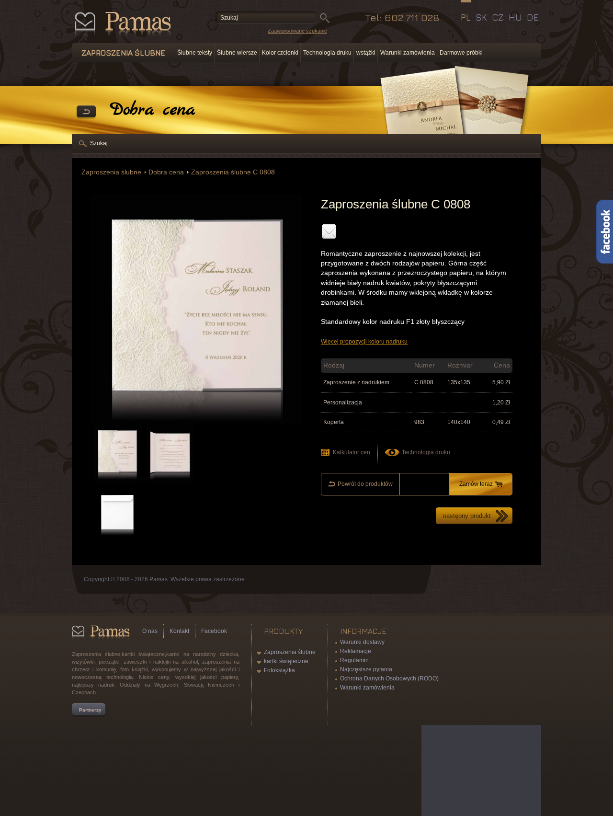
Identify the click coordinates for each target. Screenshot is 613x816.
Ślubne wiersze (237, 52)
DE (533, 17)
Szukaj (99, 143)
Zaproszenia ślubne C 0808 (233, 172)
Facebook (214, 631)
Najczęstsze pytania (366, 669)
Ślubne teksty (194, 52)
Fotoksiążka (279, 670)
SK (481, 17)
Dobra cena (166, 172)
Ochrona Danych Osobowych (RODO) (389, 678)
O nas (150, 631)
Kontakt (179, 631)
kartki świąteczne (286, 661)
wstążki (365, 52)
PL (466, 17)
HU (515, 17)
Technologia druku (327, 52)
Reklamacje (355, 651)
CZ (498, 17)
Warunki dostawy (362, 642)
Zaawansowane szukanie (297, 31)
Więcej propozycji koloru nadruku (364, 341)
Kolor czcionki (280, 52)
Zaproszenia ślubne (111, 172)
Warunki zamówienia (407, 52)
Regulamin (354, 660)
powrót (86, 112)
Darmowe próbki (461, 52)
